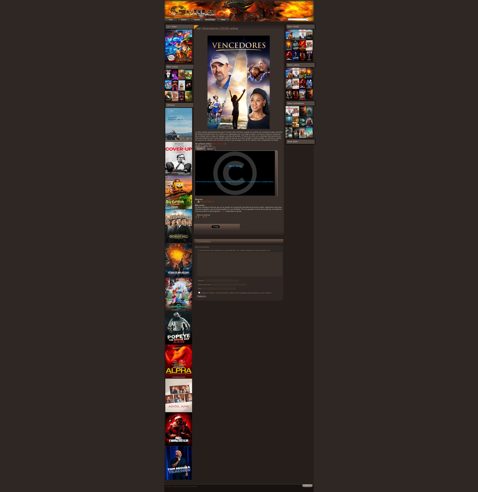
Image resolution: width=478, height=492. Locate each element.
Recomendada (210, 19)
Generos (197, 19)
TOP (308, 485)
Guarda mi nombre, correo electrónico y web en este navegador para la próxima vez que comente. (236, 293)
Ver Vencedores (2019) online (217, 28)
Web (199, 289)
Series (223, 19)
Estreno (183, 19)
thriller (223, 211)
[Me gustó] (196, 217)
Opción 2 (210, 149)
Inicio (171, 19)
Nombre (201, 281)
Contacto (176, 486)
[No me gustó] (204, 217)
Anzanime (193, 486)
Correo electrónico (205, 285)
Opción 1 (200, 149)
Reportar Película (207, 201)
